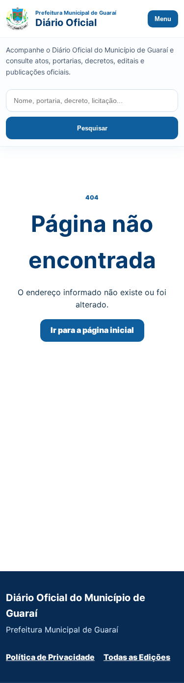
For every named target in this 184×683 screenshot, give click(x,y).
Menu (163, 19)
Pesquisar (92, 128)
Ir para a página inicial (92, 330)
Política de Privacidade (50, 657)
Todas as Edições (137, 657)
